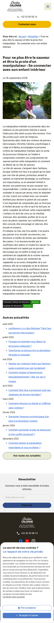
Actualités (33, 36)
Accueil (22, 36)
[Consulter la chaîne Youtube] (27, 540)
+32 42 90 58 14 (29, 17)
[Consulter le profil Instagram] (33, 540)
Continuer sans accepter (14, 597)
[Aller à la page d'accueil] (15, 6)
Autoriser (35, 302)
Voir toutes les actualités (27, 455)
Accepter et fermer (28, 615)
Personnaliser (28, 607)
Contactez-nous (27, 24)
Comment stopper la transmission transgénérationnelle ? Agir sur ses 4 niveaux (27, 377)
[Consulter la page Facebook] (20, 540)
